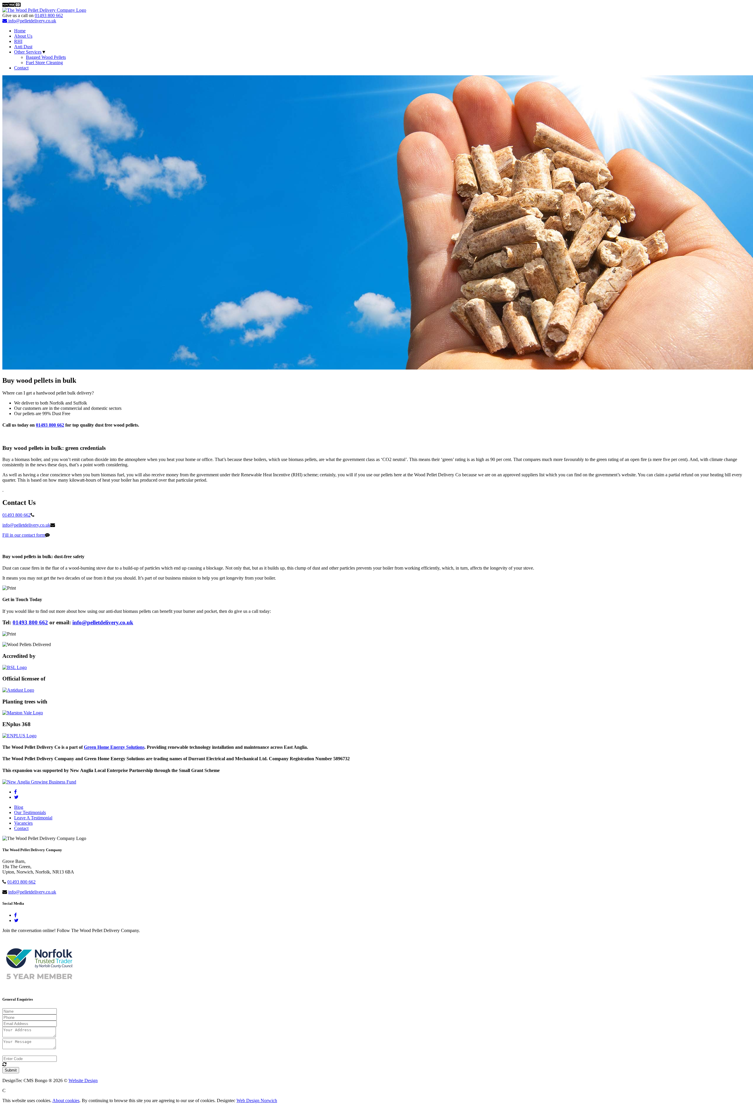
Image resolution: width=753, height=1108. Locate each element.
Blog (18, 807)
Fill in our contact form (23, 535)
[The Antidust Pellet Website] (18, 690)
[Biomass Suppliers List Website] (14, 667)
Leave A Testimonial (33, 817)
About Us (23, 36)
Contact (21, 67)
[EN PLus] (19, 735)
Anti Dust (23, 46)
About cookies (65, 1100)
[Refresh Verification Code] (4, 1064)
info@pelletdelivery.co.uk (31, 20)
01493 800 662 (49, 15)
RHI (18, 41)
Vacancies (23, 823)
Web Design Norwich (256, 1100)
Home (20, 30)
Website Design (83, 1080)
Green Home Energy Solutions (114, 747)
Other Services (27, 51)
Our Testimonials (30, 812)
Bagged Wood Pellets (46, 57)
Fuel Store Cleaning (44, 62)
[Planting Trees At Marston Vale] (22, 712)
